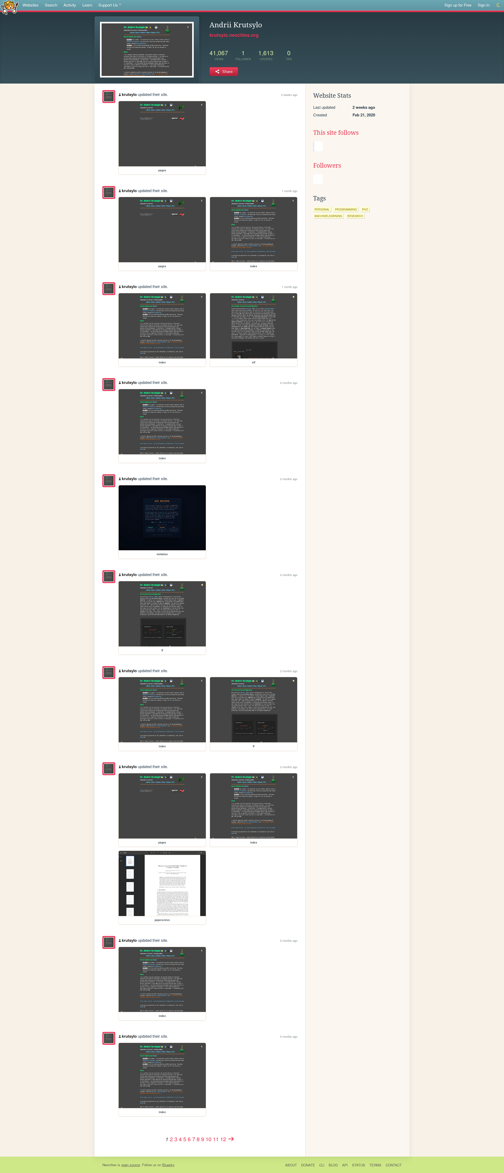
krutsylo (129, 94)
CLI (321, 1164)
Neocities (109, 1164)
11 (216, 1139)
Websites (31, 5)
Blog (333, 1164)
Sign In (484, 5)
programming (346, 209)
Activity (70, 5)
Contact (394, 1164)
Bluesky (168, 1164)
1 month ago (289, 191)
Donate (308, 1164)
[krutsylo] (108, 96)
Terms (375, 1164)
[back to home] (9, 7)
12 (223, 1139)
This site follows (336, 132)
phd (365, 209)
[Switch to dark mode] (498, 5)
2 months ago (288, 382)
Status (358, 1164)
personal (322, 209)
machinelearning (328, 216)
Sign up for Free (457, 5)
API (345, 1164)
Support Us (108, 5)
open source (130, 1164)
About (291, 1164)
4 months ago (288, 1036)
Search (51, 5)
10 (208, 1139)
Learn (87, 5)
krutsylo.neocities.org (234, 35)
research (355, 216)
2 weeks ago (289, 94)
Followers (327, 165)
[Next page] (231, 1139)
